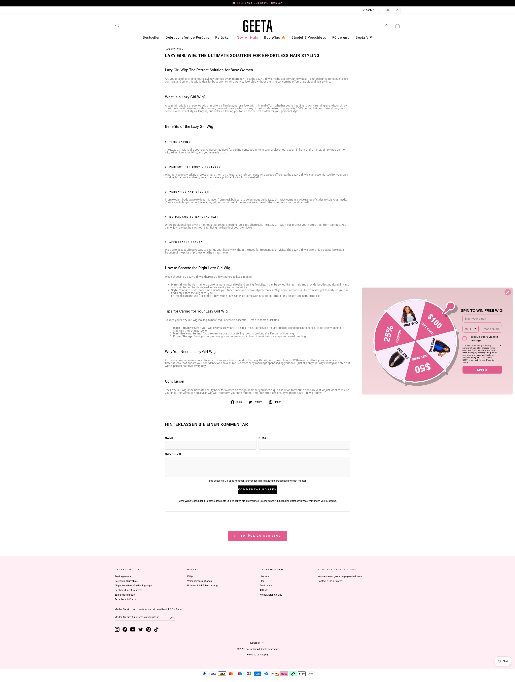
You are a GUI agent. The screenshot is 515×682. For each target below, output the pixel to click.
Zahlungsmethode (125, 595)
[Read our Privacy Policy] (499, 346)
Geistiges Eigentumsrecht (128, 590)
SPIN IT (482, 369)
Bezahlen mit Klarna (126, 600)
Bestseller (151, 38)
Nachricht (174, 454)
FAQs (190, 577)
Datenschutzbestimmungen (305, 501)
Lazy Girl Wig (219, 269)
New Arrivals (247, 38)
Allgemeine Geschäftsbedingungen (133, 586)
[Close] (508, 292)
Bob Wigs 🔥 (274, 38)
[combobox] (470, 329)
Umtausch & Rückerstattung (202, 586)
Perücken (223, 38)
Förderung (341, 38)
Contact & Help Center (330, 581)
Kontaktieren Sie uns (271, 595)
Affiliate (264, 590)
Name (169, 439)
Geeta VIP (363, 38)
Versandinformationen (199, 581)
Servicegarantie (123, 577)
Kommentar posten (257, 490)
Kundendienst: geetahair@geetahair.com (340, 577)
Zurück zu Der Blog (260, 536)
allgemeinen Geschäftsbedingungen (265, 501)
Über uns (264, 577)
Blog (262, 581)
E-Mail (264, 439)
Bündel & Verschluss (308, 38)
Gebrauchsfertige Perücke (187, 38)
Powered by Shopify (257, 655)
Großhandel (266, 586)
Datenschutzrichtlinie (126, 581)
